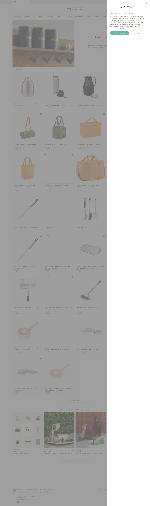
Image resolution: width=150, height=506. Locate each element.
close (146, 3)
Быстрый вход (119, 33)
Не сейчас (135, 33)
